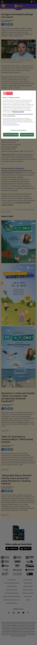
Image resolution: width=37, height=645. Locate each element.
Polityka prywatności (18, 112)
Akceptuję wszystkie (27, 134)
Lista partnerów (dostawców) (11, 124)
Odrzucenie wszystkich (11, 134)
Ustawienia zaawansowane (18, 130)
